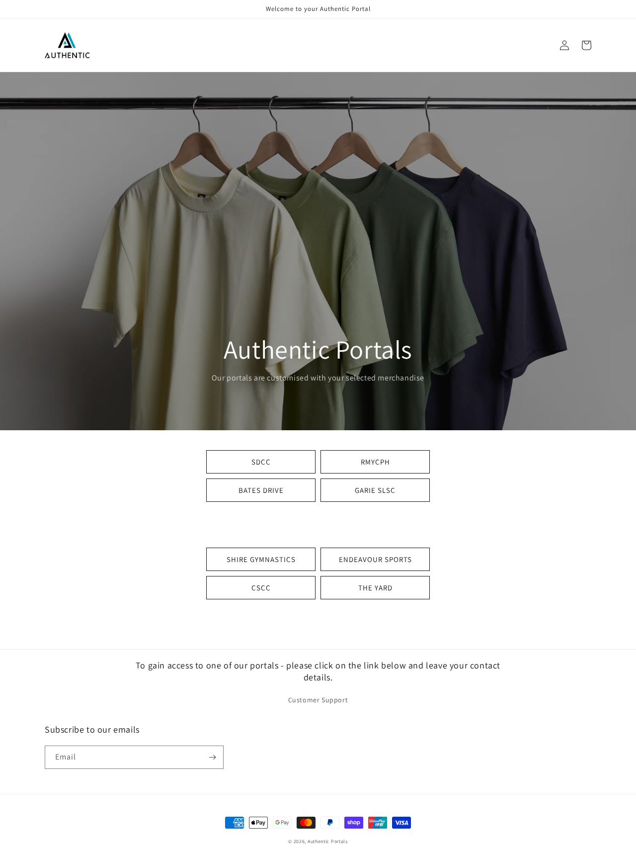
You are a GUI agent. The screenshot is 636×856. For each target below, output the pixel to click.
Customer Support (318, 699)
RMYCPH (375, 462)
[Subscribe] (212, 757)
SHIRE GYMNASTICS (261, 559)
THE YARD (375, 587)
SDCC (261, 462)
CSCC (261, 587)
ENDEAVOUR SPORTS (375, 559)
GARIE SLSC (375, 490)
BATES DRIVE (261, 490)
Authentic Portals (328, 841)
